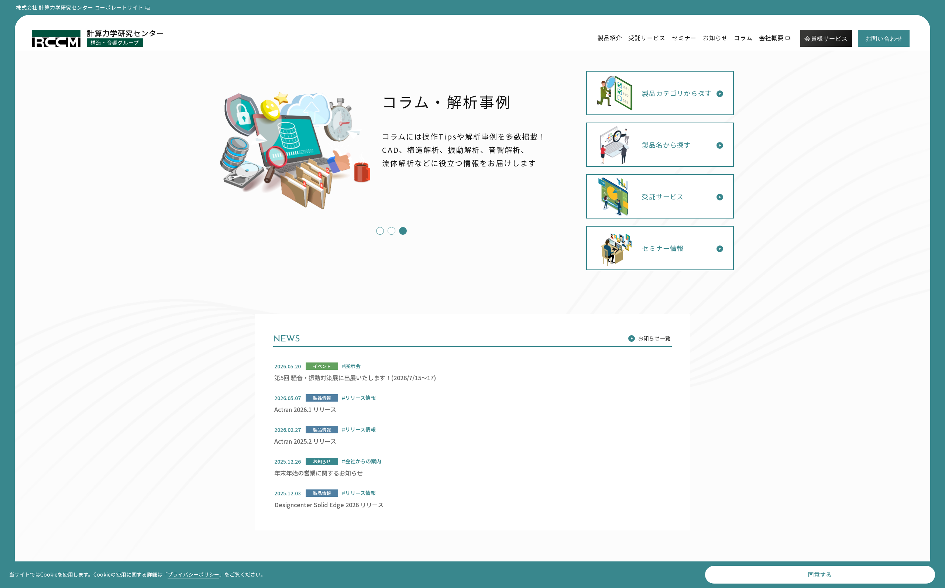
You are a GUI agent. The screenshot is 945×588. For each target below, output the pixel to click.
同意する (820, 574)
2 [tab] (389, 231)
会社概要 (771, 37)
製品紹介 (609, 37)
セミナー (684, 37)
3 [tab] (401, 231)
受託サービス (647, 37)
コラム (743, 37)
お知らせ (715, 37)
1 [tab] (378, 231)
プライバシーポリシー (193, 574)
